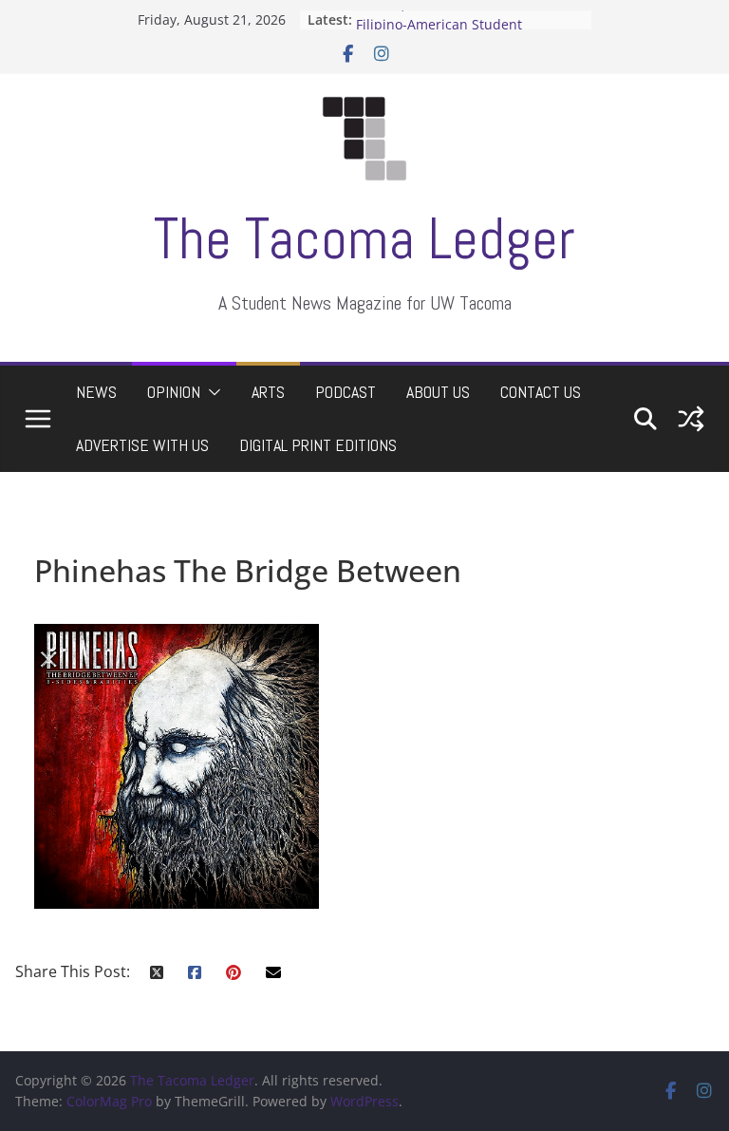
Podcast (345, 392)
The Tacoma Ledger (364, 238)
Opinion (173, 392)
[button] (210, 392)
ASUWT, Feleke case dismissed (453, 12)
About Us (438, 392)
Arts (268, 392)
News (96, 392)
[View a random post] (691, 419)
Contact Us (540, 392)
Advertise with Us (142, 445)
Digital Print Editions (318, 445)
